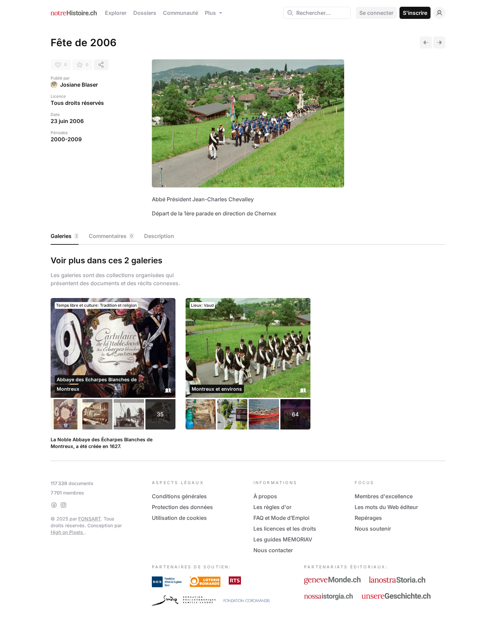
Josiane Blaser (79, 84)
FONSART (89, 519)
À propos (265, 496)
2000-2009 (66, 139)
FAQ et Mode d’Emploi (281, 517)
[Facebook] (54, 505)
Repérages (368, 517)
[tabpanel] (248, 351)
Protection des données (182, 507)
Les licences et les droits (284, 528)
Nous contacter (273, 550)
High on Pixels (67, 532)
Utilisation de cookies (179, 517)
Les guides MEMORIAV (282, 539)
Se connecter (376, 12)
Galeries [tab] (64, 236)
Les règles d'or (272, 507)
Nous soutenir (373, 528)
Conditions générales (179, 496)
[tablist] (248, 236)
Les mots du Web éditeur (386, 507)
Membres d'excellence (384, 496)
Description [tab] (159, 236)
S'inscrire (415, 12)
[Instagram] (63, 505)
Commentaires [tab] (111, 236)
